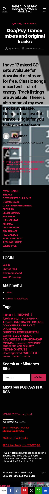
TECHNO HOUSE (12, 242)
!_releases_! (11, 318)
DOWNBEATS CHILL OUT (17, 198)
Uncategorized (12, 353)
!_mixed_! (17, 23)
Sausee (15, 48)
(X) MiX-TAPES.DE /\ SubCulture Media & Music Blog (24, 8)
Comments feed (12, 273)
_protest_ (16, 356)
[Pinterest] (24, 490)
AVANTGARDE (11, 191)
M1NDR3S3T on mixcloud (17, 414)
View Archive (11, 148)
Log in (6, 264)
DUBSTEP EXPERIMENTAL (17, 205)
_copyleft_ (6, 356)
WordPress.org (12, 277)
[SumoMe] (45, 490)
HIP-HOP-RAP (10, 220)
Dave (31, 483)
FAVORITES (9, 216)
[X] (31, 490)
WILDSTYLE (10, 245)
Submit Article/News (16, 298)
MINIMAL (8, 223)
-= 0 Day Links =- (29, 318)
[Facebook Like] (17, 490)
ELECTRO (8, 209)
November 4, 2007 (35, 48)
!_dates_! (8, 314)
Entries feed (10, 269)
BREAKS (7, 194)
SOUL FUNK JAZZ (13, 238)
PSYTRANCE (30, 23)
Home (8, 292)
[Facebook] (10, 490)
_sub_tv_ (26, 356)
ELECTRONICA (11, 212)
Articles (8, 322)
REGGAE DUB (10, 234)
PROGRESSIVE (11, 227)
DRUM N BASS (11, 201)
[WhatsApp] (38, 490)
